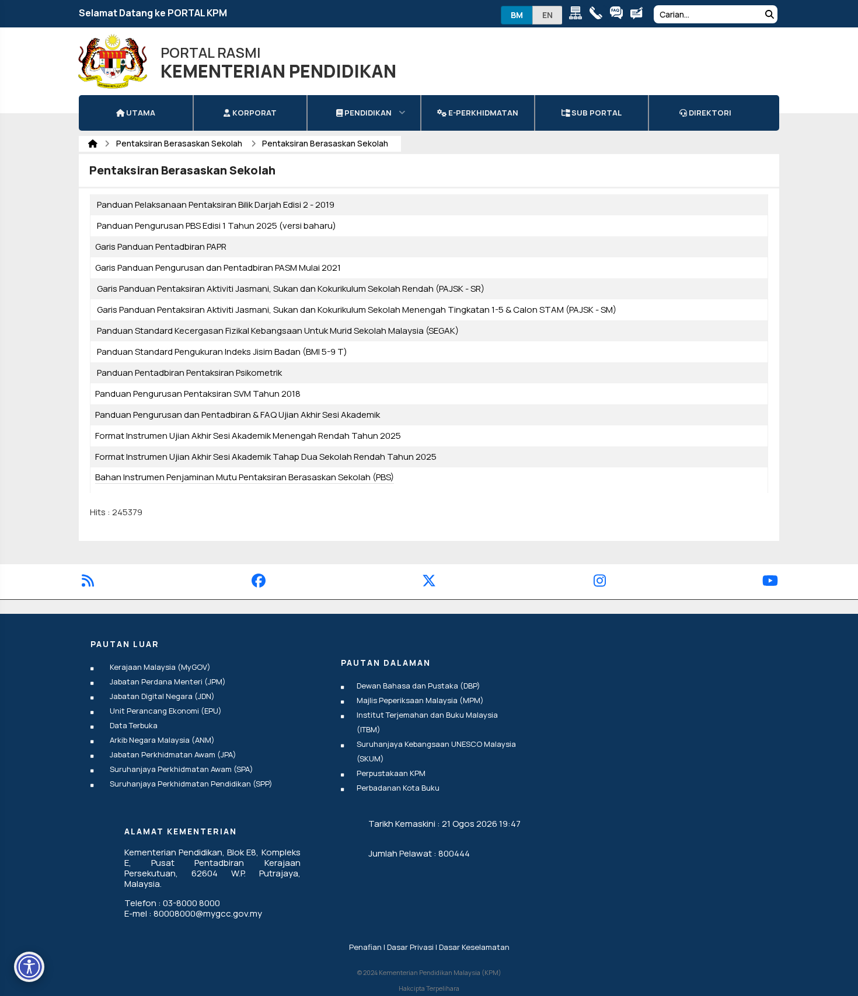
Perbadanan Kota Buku (398, 787)
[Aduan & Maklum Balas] (639, 15)
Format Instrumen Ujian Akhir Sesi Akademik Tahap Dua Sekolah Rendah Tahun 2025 (266, 456)
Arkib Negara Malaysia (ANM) (162, 740)
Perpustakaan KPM (391, 773)
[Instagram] (600, 582)
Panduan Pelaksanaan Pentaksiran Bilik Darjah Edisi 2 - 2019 (215, 204)
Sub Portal (596, 112)
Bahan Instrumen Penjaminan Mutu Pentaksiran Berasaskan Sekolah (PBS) (244, 477)
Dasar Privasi (410, 947)
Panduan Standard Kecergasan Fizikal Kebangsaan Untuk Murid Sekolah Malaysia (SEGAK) (278, 330)
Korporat (254, 112)
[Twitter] (429, 582)
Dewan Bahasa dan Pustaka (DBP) (418, 685)
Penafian (365, 947)
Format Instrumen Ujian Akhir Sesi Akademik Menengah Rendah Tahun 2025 (248, 435)
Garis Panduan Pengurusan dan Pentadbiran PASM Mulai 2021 (218, 267)
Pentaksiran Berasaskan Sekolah (180, 143)
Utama (139, 112)
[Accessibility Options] (29, 967)
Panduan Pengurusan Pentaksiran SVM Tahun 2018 (198, 393)
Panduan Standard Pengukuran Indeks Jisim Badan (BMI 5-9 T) (222, 351)
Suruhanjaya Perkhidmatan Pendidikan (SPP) (191, 783)
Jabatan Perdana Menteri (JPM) (168, 681)
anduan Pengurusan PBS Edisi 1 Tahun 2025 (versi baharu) (219, 225)
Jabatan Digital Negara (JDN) (162, 696)
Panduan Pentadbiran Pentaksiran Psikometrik (189, 372)
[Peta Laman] (578, 15)
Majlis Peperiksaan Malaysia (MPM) (420, 700)
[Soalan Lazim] (619, 15)
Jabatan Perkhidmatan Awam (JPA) (173, 754)
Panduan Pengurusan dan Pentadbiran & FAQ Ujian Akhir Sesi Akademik (237, 414)
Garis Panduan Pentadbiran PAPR (160, 246)
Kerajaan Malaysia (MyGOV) (160, 667)
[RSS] (88, 582)
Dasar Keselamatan (474, 947)
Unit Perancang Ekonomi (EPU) (166, 710)
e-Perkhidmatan (482, 112)
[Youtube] (770, 582)
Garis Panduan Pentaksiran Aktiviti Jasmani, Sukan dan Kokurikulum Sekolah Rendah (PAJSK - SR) (290, 288)
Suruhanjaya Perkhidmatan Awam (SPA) (181, 769)
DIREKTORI (709, 112)
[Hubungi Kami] (598, 15)
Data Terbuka (134, 725)
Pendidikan (367, 112)
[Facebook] (259, 582)
